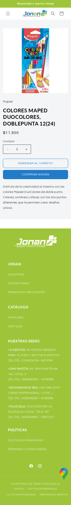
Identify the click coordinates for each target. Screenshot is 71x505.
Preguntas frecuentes (26, 292)
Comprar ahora (35, 174)
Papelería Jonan (30, 484)
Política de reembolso (42, 489)
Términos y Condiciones (27, 449)
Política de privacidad (21, 495)
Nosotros (16, 274)
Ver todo (15, 326)
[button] (8, 13)
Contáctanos (19, 283)
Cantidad (8, 141)
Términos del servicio (53, 495)
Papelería (15, 317)
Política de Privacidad (25, 440)
